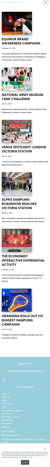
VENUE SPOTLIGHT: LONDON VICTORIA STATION (24, 149)
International (7, 423)
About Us (6, 397)
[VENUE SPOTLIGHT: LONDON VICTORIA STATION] (25, 131)
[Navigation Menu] (45, 2)
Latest (4, 407)
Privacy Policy (27, 457)
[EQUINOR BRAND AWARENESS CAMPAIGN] (25, 23)
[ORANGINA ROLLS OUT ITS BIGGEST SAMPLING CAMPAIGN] (25, 300)
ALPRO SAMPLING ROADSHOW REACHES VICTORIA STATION (19, 203)
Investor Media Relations (12, 411)
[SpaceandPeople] (12, 2)
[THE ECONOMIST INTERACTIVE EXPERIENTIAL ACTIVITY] (25, 240)
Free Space (6, 403)
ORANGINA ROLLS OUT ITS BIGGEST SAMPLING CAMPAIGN (22, 320)
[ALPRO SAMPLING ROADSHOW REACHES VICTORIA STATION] (25, 183)
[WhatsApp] (4, 379)
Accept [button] (25, 462)
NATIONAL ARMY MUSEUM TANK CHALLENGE (22, 97)
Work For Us (7, 414)
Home (4, 394)
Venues (5, 400)
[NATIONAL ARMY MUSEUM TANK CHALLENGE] (25, 78)
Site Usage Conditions (11, 417)
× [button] (45, 448)
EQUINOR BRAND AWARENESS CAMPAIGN (21, 41)
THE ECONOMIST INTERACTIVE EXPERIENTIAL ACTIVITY (23, 260)
